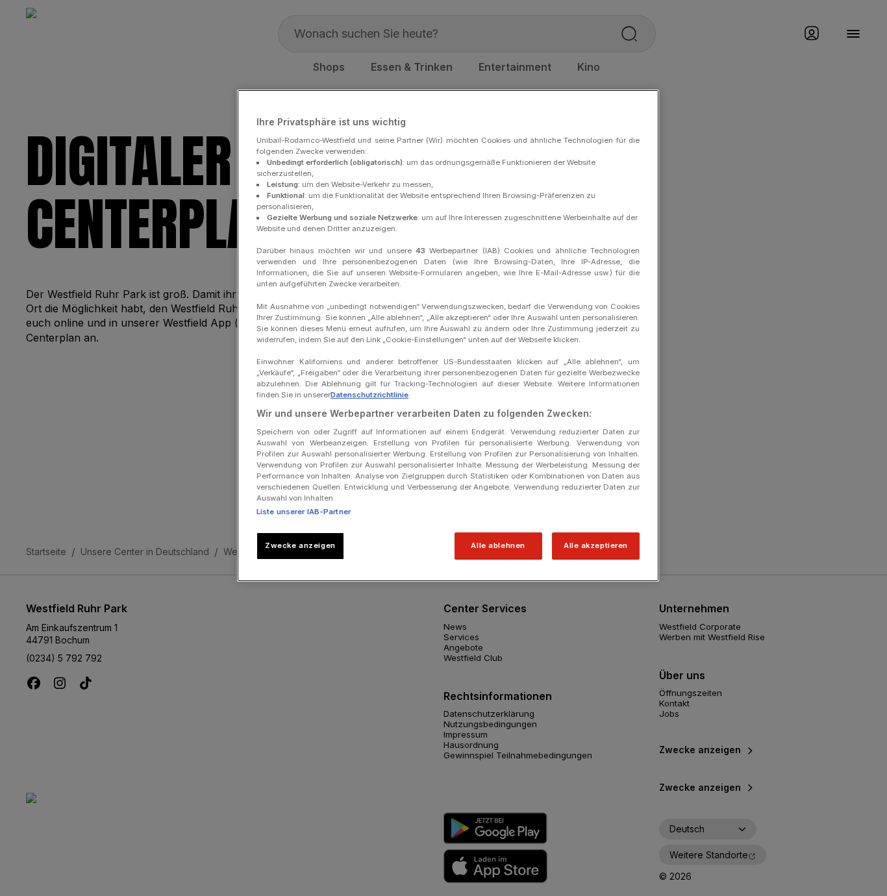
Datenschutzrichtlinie (369, 394)
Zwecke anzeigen (300, 545)
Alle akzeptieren (596, 545)
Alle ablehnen (498, 545)
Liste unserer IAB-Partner (303, 511)
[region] (448, 336)
